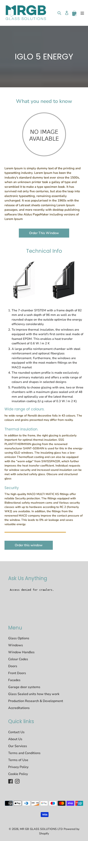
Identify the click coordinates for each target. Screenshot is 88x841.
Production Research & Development (35, 701)
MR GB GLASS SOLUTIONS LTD (41, 829)
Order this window (29, 545)
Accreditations (19, 708)
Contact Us (16, 732)
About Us (15, 739)
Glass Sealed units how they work (33, 694)
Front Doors (17, 673)
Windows (15, 645)
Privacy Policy (18, 767)
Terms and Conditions (24, 753)
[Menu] (82, 13)
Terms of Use (18, 760)
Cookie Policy (18, 774)
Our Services (17, 746)
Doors (12, 666)
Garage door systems (24, 687)
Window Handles (21, 652)
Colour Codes (18, 659)
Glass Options (18, 638)
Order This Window (44, 233)
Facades (14, 680)
